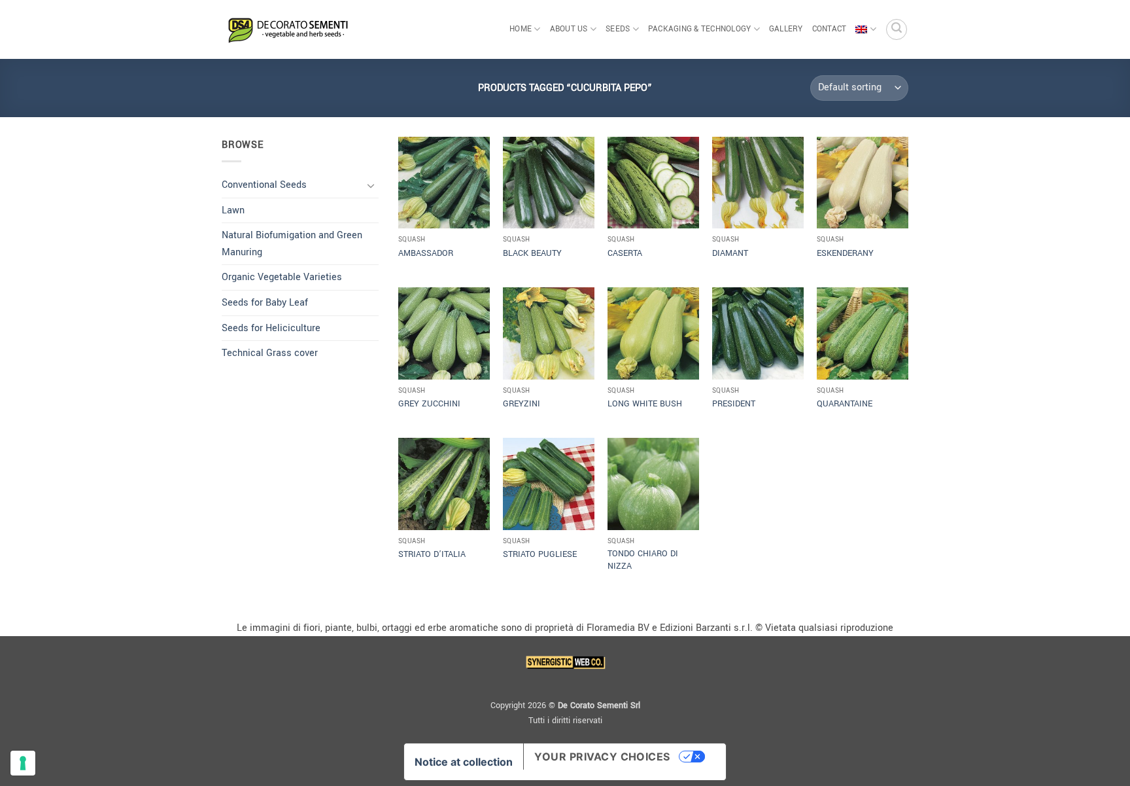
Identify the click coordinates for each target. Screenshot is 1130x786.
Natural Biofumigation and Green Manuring (292, 243)
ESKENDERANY (845, 253)
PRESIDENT (733, 404)
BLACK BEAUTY (532, 253)
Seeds (618, 29)
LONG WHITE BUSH (645, 404)
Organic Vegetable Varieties (282, 277)
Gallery (786, 29)
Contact (829, 29)
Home (520, 29)
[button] (896, 29)
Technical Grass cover (270, 353)
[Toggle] (371, 185)
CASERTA (625, 253)
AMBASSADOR (425, 253)
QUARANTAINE (844, 404)
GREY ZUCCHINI (429, 404)
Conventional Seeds (264, 185)
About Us (569, 29)
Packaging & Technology (699, 29)
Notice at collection (464, 761)
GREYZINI (521, 404)
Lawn (233, 210)
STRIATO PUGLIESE (540, 554)
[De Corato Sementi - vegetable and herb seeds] (287, 29)
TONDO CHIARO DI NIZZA (643, 560)
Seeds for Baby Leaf (265, 303)
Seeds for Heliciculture (271, 328)
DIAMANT (730, 253)
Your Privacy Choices (602, 756)
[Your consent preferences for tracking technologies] (22, 763)
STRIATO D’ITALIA (432, 554)
